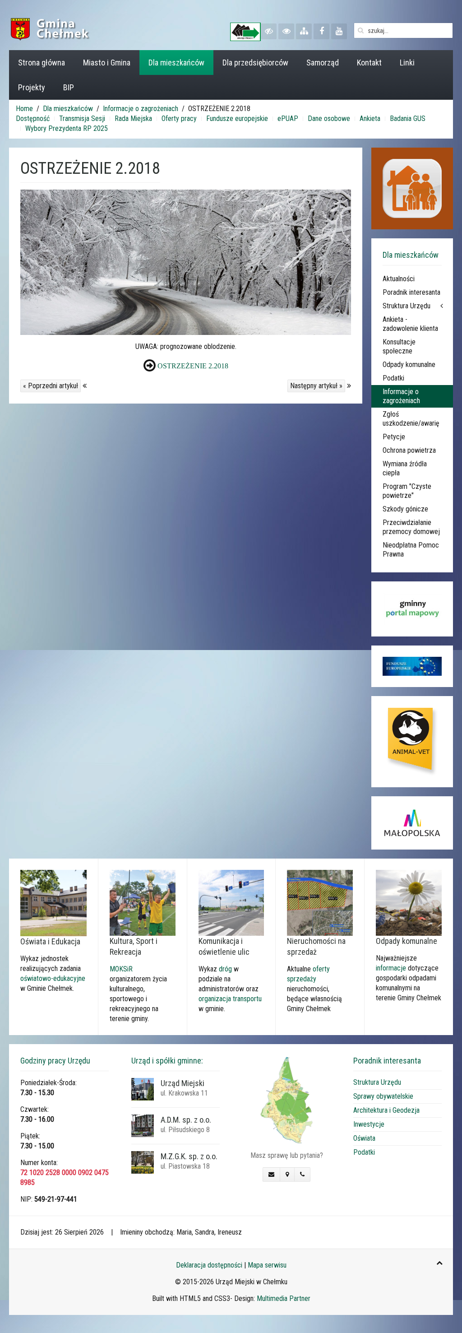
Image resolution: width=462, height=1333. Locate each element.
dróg (225, 969)
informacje (391, 968)
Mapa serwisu (267, 1265)
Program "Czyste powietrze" (407, 491)
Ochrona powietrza (409, 450)
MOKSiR (121, 969)
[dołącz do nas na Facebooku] (321, 31)
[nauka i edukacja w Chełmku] (53, 902)
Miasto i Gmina (106, 62)
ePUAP (287, 118)
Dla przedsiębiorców (255, 62)
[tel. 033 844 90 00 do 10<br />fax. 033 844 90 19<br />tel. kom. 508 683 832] (302, 1174)
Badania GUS (407, 118)
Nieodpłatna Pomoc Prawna (411, 549)
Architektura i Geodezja (386, 1110)
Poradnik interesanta (411, 292)
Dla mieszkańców (176, 62)
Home (24, 108)
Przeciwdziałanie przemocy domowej (411, 527)
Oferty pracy (179, 118)
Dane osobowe (329, 118)
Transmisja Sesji (82, 118)
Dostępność (33, 118)
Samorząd (322, 62)
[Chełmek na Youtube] (339, 31)
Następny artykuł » (316, 385)
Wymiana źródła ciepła (405, 468)
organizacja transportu (230, 998)
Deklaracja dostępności (209, 1265)
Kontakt (369, 62)
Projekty (31, 87)
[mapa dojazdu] (286, 1099)
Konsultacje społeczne (399, 346)
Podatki (393, 378)
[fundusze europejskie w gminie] (412, 666)
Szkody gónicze (405, 509)
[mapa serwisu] (304, 31)
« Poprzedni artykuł (50, 385)
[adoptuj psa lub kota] (412, 741)
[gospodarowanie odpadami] (409, 902)
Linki (407, 62)
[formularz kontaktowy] (271, 1174)
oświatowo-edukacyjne (52, 978)
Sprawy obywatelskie (383, 1096)
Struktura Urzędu (406, 306)
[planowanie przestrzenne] (320, 902)
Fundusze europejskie (237, 118)
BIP (68, 87)
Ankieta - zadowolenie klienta (410, 324)
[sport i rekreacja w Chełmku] (143, 902)
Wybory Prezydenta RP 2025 (66, 128)
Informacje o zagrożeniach (140, 108)
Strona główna (41, 62)
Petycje (394, 436)
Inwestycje (368, 1124)
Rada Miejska (133, 118)
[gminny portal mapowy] (412, 609)
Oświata (364, 1138)
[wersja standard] (286, 31)
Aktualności (399, 278)
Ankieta (370, 118)
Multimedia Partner (283, 1298)
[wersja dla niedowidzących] (269, 31)
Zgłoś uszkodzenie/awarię (411, 418)
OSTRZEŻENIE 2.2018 (192, 366)
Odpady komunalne (409, 364)
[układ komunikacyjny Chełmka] (231, 902)
